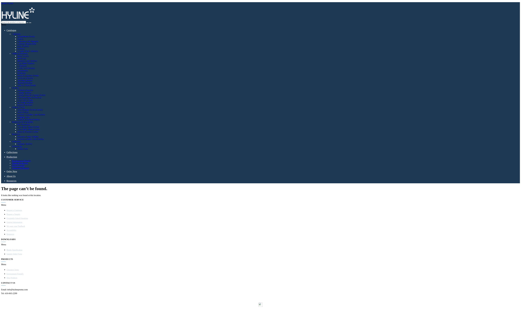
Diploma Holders (24, 144)
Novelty (15, 88)
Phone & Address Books (28, 75)
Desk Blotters (23, 46)
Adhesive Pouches (25, 90)
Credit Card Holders (26, 68)
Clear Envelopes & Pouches (29, 97)
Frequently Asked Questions (17, 218)
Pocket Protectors (24, 105)
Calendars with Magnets (27, 41)
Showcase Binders (25, 78)
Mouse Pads (22, 149)
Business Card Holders (27, 61)
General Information (14, 222)
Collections (12, 152)
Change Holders (24, 92)
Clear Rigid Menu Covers (28, 129)
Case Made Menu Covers (28, 127)
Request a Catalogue (14, 210)
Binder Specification (14, 250)
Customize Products (20, 168)
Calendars (16, 34)
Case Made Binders (25, 63)
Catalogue (11, 30)
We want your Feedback (16, 226)
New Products (12, 278)
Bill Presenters (23, 124)
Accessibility (11, 230)
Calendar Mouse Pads (26, 44)
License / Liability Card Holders (31, 114)
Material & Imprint (20, 163)
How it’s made (18, 165)
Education (16, 141)
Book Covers (23, 56)
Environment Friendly (21, 160)
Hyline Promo (7, 3)
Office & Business (20, 53)
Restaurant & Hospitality (22, 122)
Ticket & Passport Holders (28, 119)
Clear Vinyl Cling (25, 100)
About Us (11, 176)
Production (12, 157)
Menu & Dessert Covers (27, 132)
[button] (260, 24)
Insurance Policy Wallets (27, 136)
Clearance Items (13, 270)
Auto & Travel (18, 107)
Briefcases (21, 58)
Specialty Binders (24, 80)
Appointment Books (26, 36)
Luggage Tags (23, 117)
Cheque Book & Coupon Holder (31, 95)
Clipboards (22, 66)
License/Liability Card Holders (30, 139)
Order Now (12, 171)
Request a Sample (13, 214)
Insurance (16, 134)
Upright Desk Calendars (27, 51)
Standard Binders (24, 83)
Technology (17, 146)
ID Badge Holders (25, 102)
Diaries (20, 39)
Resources (11, 180)
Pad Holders (22, 70)
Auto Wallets (22, 112)
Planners (21, 48)
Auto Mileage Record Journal (30, 110)
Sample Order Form (14, 254)
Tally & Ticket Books (26, 85)
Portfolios (21, 73)
